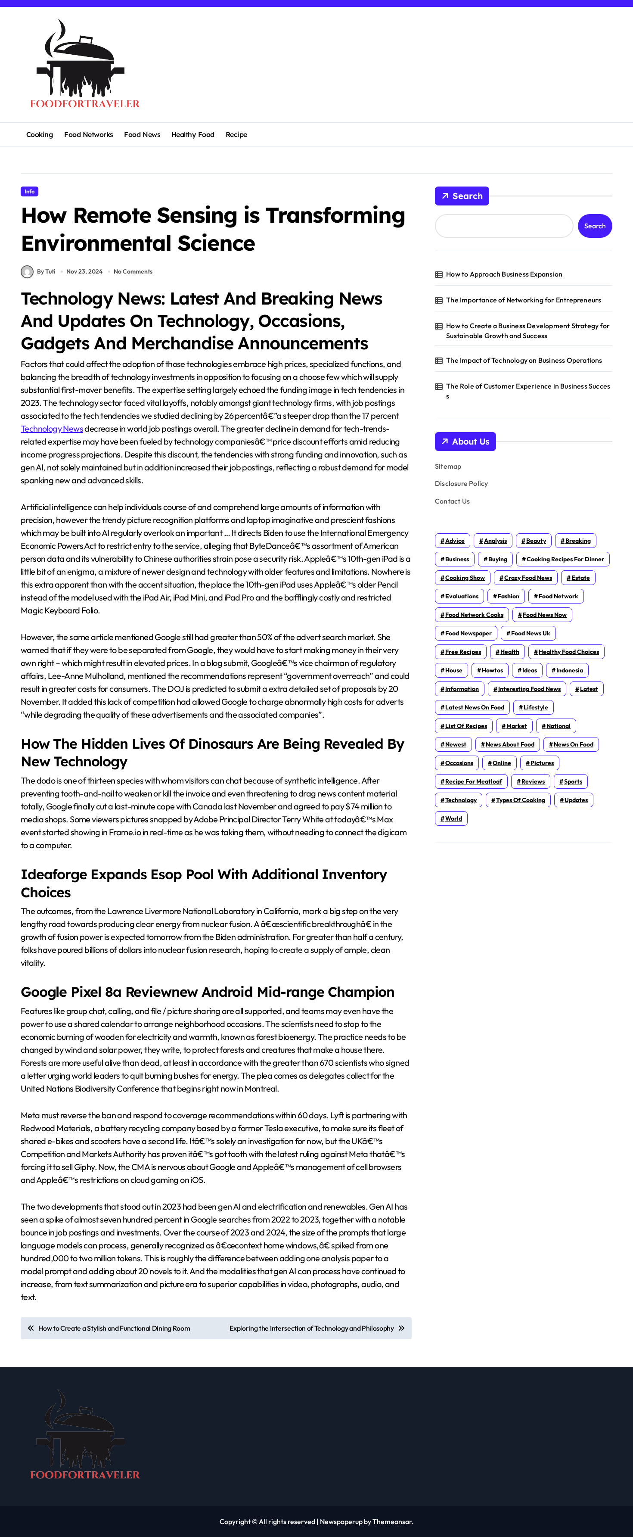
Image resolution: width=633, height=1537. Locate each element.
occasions (459, 763)
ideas (529, 670)
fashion (508, 596)
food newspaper (468, 633)
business (457, 559)
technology (461, 800)
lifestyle (536, 707)
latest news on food (474, 707)
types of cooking (520, 800)
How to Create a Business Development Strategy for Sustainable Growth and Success (528, 330)
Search (468, 195)
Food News (142, 134)
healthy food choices (569, 652)
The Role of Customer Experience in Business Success (528, 391)
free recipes (463, 652)
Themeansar (392, 1521)
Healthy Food (192, 134)
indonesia (569, 670)
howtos (492, 670)
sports (573, 781)
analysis (495, 540)
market (516, 726)
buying (497, 559)
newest (455, 744)
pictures (542, 763)
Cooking (39, 134)
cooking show (465, 578)
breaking (578, 540)
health (509, 652)
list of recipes (466, 726)
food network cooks (474, 615)
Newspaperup (341, 1521)
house (453, 670)
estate (580, 578)
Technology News (52, 428)
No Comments (133, 271)
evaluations (461, 596)
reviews (533, 781)
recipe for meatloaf (473, 781)
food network (558, 596)
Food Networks (88, 134)
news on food (573, 744)
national (558, 726)
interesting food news (529, 689)
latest (589, 689)
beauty (536, 540)
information (462, 689)
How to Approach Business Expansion (504, 274)
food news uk (530, 633)
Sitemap (448, 466)
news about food (510, 744)
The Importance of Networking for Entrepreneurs (523, 300)
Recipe (236, 134)
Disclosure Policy (461, 483)
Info (29, 191)
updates (576, 800)
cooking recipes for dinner (565, 559)
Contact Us (452, 501)
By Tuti (46, 271)
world (453, 818)
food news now (545, 615)
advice (455, 540)
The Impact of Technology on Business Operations (524, 360)
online (502, 763)
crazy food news (528, 578)
